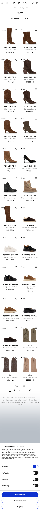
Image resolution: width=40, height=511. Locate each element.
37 (30, 390)
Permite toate (20, 495)
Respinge (20, 507)
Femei (21, 8)
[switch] (35, 473)
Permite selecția (20, 501)
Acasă (14, 8)
